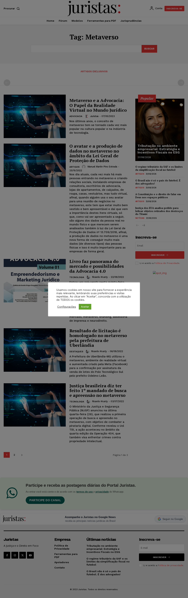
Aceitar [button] (85, 306)
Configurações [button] (66, 306)
